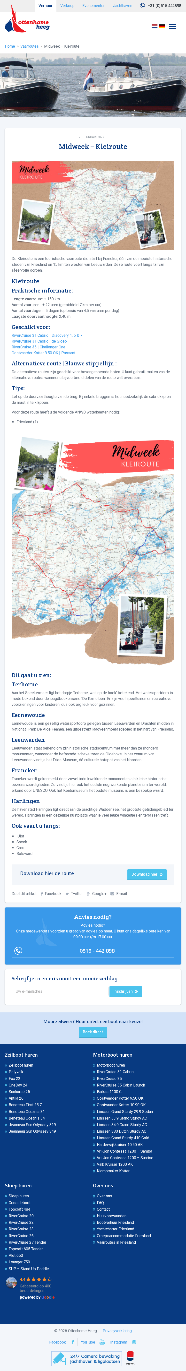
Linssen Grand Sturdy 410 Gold (123, 1138)
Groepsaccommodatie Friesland (124, 1235)
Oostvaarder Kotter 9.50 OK (120, 1098)
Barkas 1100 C (109, 1091)
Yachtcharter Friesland (115, 1229)
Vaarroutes (29, 46)
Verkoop (67, 5)
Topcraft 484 (19, 1209)
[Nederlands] (154, 28)
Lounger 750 (19, 1262)
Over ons (104, 1196)
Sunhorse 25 (19, 1091)
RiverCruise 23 (21, 1229)
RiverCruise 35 (109, 1078)
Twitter (77, 893)
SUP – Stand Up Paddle (29, 1269)
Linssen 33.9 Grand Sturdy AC (122, 1118)
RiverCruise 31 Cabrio (115, 1071)
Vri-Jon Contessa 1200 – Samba (124, 1151)
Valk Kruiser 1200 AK (115, 1164)
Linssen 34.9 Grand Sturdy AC (122, 1124)
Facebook (53, 893)
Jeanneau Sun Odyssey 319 (32, 1124)
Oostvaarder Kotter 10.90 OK (121, 1105)
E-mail (121, 893)
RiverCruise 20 (21, 1216)
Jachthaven (122, 5)
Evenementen (93, 5)
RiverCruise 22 (21, 1222)
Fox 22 (14, 1078)
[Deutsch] (162, 28)
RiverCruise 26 (21, 1235)
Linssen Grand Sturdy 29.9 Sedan (125, 1111)
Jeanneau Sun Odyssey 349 (32, 1131)
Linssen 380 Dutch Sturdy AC (121, 1131)
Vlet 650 (16, 1255)
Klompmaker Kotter (113, 1171)
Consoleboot (20, 1202)
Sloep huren (19, 1196)
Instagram (118, 1342)
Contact (103, 1209)
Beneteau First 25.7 (25, 1105)
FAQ (100, 1202)
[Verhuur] (27, 18)
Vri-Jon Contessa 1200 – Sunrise (125, 1157)
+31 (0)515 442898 (164, 5)
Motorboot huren (111, 1065)
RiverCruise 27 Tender (27, 1242)
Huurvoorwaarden (111, 1216)
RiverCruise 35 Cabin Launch (121, 1085)
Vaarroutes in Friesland (116, 1242)
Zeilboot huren (21, 1065)
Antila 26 (16, 1098)
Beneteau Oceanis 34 (27, 1118)
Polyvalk (16, 1071)
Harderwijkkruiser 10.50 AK (120, 1144)
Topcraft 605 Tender (26, 1249)
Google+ (99, 893)
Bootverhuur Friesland (115, 1222)
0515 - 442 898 (97, 951)
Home (10, 46)
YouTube (88, 1342)
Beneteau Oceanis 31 (27, 1111)
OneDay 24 (18, 1085)
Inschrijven (123, 991)
